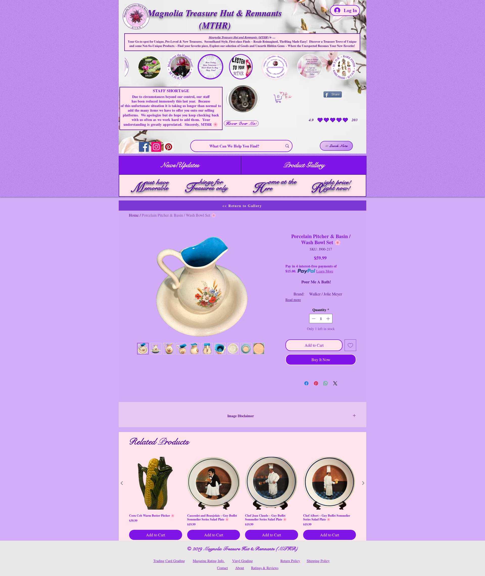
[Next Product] (363, 483)
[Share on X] (335, 383)
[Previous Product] (122, 483)
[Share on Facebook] (306, 383)
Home (134, 215)
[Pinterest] (169, 147)
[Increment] (328, 318)
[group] (242, 498)
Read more (293, 299)
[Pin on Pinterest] (316, 383)
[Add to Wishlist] (350, 345)
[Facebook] (144, 147)
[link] (278, 99)
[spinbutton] (320, 318)
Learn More (324, 271)
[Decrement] (313, 318)
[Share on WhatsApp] (326, 383)
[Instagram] (156, 147)
